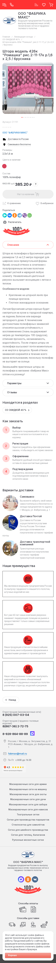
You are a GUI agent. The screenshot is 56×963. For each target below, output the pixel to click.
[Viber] (24, 215)
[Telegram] (19, 215)
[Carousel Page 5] (28, 117)
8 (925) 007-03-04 (15, 714)
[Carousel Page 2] (23, 117)
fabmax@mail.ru (17, 753)
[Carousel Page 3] (25, 117)
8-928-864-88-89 (15, 734)
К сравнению (14, 203)
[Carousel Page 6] (30, 117)
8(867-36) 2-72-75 (15, 726)
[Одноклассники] (14, 215)
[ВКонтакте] (9, 215)
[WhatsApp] (29, 215)
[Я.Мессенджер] (4, 215)
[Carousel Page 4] (27, 117)
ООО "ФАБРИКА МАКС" (15, 132)
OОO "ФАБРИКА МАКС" (32, 15)
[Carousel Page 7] (32, 117)
